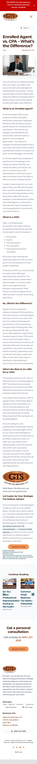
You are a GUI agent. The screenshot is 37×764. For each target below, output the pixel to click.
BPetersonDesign (9, 550)
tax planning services (12, 526)
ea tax (24, 555)
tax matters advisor (18, 557)
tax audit (9, 557)
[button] (4, 594)
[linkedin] (20, 747)
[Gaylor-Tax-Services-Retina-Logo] (10, 13)
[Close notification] (34, 5)
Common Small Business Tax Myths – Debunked (27, 597)
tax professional (12, 558)
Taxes (4, 50)
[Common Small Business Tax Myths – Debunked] (27, 583)
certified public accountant (14, 555)
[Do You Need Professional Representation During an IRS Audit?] (9, 583)
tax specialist (22, 558)
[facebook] (13, 747)
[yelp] (23, 747)
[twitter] (17, 747)
